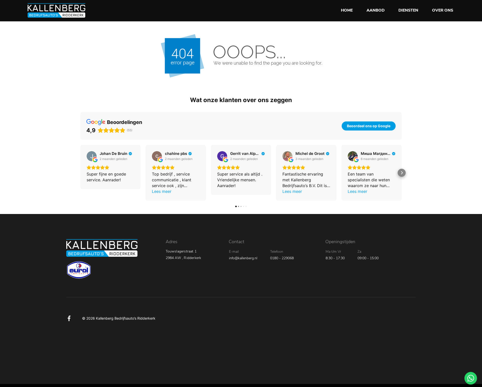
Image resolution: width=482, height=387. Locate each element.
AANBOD (376, 10)
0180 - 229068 (282, 258)
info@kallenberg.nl (243, 258)
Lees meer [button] (161, 191)
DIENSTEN (408, 10)
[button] (80, 173)
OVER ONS (442, 10)
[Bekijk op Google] (92, 156)
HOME (347, 10)
